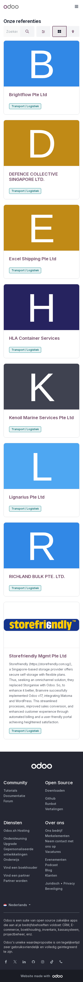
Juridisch (52, 883)
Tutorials (10, 790)
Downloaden (55, 790)
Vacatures (53, 852)
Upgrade (10, 844)
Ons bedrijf (53, 830)
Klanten (51, 875)
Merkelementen (57, 836)
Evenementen (55, 859)
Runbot (50, 804)
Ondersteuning (15, 838)
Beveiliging (53, 888)
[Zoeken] (27, 31)
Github (50, 798)
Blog (48, 870)
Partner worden (15, 881)
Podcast (51, 865)
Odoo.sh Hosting (16, 830)
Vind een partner (17, 875)
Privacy (69, 883)
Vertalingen (54, 809)
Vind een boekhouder (20, 867)
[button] (76, 6)
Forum (8, 801)
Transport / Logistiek (25, 106)
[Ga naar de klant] (41, 64)
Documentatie (14, 796)
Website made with (36, 976)
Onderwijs (11, 859)
